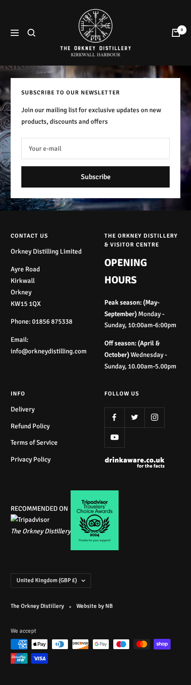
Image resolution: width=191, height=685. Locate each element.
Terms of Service (34, 442)
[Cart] (175, 33)
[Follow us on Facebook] (114, 417)
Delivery (23, 409)
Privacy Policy (31, 459)
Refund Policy (30, 426)
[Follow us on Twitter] (134, 417)
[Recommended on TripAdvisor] (30, 520)
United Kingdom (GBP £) (46, 580)
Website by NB (94, 606)
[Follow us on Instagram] (154, 417)
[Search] (32, 33)
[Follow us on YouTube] (114, 437)
